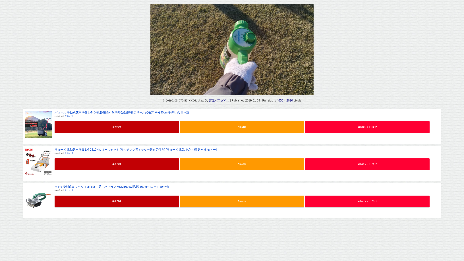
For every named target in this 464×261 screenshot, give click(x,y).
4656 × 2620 (285, 100)
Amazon (242, 127)
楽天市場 (116, 127)
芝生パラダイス (219, 100)
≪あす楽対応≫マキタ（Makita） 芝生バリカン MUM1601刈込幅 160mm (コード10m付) (112, 186)
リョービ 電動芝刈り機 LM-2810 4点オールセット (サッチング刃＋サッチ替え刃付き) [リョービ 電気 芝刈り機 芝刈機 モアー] (136, 149)
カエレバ (69, 116)
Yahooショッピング (367, 127)
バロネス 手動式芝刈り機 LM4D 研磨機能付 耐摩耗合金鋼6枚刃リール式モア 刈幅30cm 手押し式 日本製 (122, 112)
